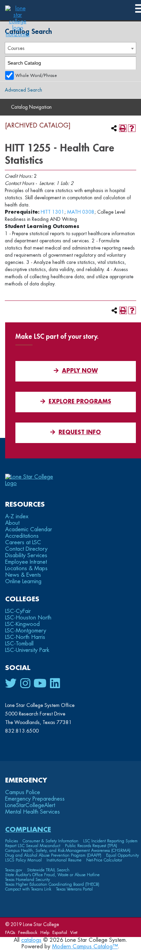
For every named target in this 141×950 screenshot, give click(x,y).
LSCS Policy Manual (23, 860)
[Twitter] (11, 684)
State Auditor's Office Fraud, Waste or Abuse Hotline (52, 875)
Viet (73, 932)
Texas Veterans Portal (74, 889)
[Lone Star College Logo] (35, 483)
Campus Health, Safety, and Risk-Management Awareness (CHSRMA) (67, 850)
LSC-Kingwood (22, 624)
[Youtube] (40, 684)
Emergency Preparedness (35, 799)
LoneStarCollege (30, 805)
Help (44, 932)
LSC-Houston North (28, 617)
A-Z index (16, 516)
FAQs (10, 932)
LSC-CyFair (18, 611)
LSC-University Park (27, 650)
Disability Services (26, 555)
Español (59, 932)
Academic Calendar (28, 529)
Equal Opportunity (122, 855)
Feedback (27, 932)
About (12, 523)
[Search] (130, 63)
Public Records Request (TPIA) (91, 846)
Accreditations (22, 536)
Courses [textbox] (16, 48)
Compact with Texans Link (28, 889)
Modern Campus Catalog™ (85, 946)
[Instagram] (25, 684)
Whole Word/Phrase (36, 75)
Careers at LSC (23, 542)
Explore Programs (80, 401)
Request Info (80, 432)
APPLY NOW (80, 371)
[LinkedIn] (55, 684)
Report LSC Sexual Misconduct (32, 846)
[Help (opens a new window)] (132, 128)
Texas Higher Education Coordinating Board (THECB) (52, 884)
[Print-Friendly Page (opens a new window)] (123, 128)
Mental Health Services (32, 812)
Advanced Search (23, 90)
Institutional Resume (64, 860)
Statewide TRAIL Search (48, 870)
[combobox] (70, 48)
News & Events (23, 575)
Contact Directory (26, 549)
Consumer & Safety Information (50, 841)
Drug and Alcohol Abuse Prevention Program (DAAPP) (53, 855)
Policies (11, 841)
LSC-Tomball (19, 643)
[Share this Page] (114, 128)
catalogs (31, 940)
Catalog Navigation (31, 107)
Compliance (28, 829)
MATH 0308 (80, 212)
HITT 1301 (52, 212)
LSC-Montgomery (25, 630)
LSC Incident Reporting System (110, 841)
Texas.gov (13, 870)
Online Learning (23, 581)
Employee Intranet (26, 562)
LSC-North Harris (25, 637)
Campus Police (22, 792)
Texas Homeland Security (27, 880)
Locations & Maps (26, 568)
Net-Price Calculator (104, 860)
